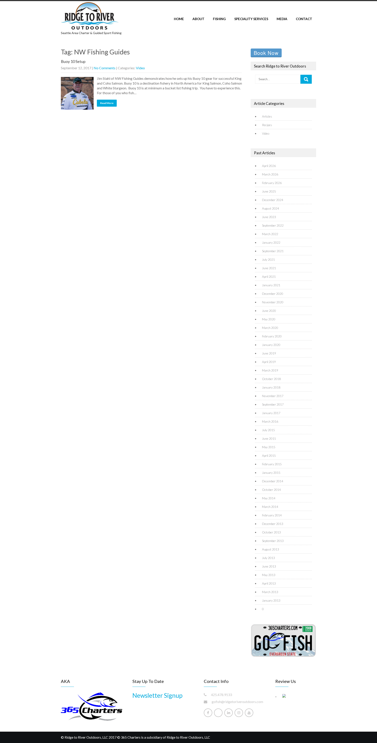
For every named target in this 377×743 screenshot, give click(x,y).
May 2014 (268, 498)
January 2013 (271, 600)
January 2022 (271, 242)
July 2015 (268, 430)
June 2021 (269, 268)
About (198, 19)
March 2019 (270, 370)
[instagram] (239, 712)
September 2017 (273, 404)
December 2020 (272, 293)
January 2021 (271, 285)
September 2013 (273, 541)
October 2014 (271, 489)
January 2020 (271, 345)
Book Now (266, 52)
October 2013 (271, 532)
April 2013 (269, 583)
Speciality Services (251, 19)
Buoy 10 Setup (73, 61)
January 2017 (271, 413)
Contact (304, 19)
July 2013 (268, 558)
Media (282, 19)
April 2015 (269, 455)
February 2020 (272, 336)
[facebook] (208, 712)
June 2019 (269, 353)
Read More (106, 103)
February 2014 (272, 515)
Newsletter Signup (157, 695)
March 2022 (270, 234)
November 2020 (272, 302)
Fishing (219, 19)
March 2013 (270, 592)
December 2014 (272, 481)
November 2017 (272, 396)
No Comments (104, 68)
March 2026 (270, 174)
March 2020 (270, 328)
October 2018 (271, 379)
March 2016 (270, 421)
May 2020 (268, 319)
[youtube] (249, 712)
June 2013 (269, 566)
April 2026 (269, 166)
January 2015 (271, 472)
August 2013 (270, 549)
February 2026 (272, 183)
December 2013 (272, 524)
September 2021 (273, 251)
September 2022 (273, 225)
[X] (218, 712)
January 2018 (271, 387)
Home (179, 19)
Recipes (267, 125)
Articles (267, 116)
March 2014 (270, 507)
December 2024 (272, 200)
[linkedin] (228, 712)
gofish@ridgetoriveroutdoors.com (237, 702)
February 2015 (272, 464)
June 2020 (269, 310)
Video (140, 68)
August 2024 (270, 208)
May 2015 (268, 447)
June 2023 (269, 217)
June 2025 (269, 191)
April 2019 (269, 362)
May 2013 (268, 575)
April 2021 (269, 276)
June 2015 (269, 438)
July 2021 (268, 259)
